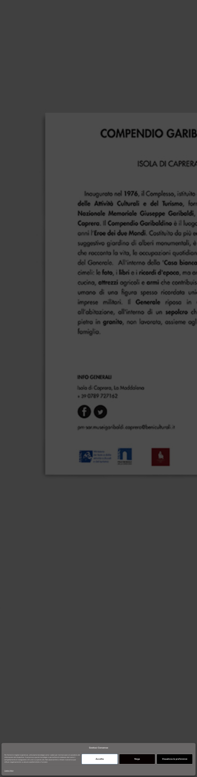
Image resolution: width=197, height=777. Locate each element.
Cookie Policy (9, 771)
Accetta (100, 759)
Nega (137, 759)
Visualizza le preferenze (174, 759)
